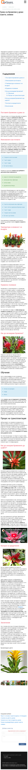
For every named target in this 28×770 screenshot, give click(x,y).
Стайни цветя (11, 6)
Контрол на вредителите (13, 103)
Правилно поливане (11, 88)
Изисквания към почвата (13, 80)
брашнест (20, 607)
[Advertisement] (14, 30)
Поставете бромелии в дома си (14, 78)
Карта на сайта (7, 757)
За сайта (6, 756)
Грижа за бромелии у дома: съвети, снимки (11, 9)
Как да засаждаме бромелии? (14, 91)
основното (4, 6)
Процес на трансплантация (15, 95)
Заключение (9, 106)
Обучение (10, 93)
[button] (26, 652)
